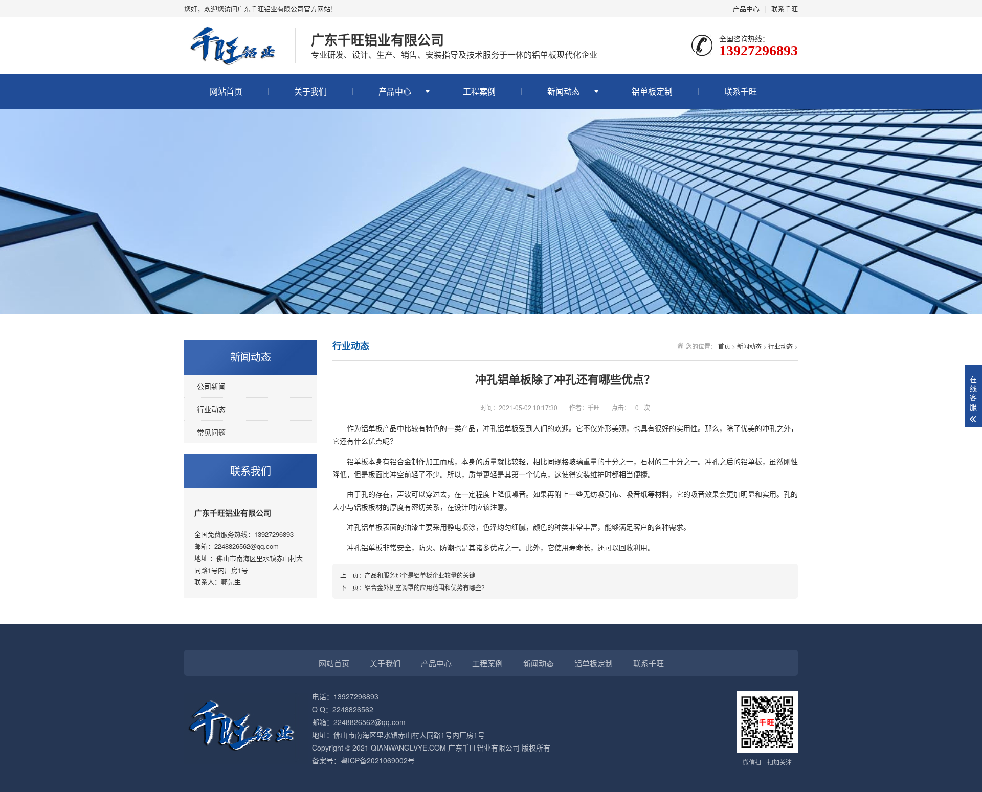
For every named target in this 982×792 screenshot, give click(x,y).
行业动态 (211, 409)
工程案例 (479, 91)
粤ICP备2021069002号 (378, 760)
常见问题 (211, 432)
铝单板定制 (652, 91)
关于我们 (310, 91)
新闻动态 (563, 91)
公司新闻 (211, 386)
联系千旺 (784, 8)
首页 (724, 346)
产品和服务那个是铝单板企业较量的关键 (420, 575)
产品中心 (746, 8)
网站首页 (226, 91)
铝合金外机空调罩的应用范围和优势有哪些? (425, 587)
